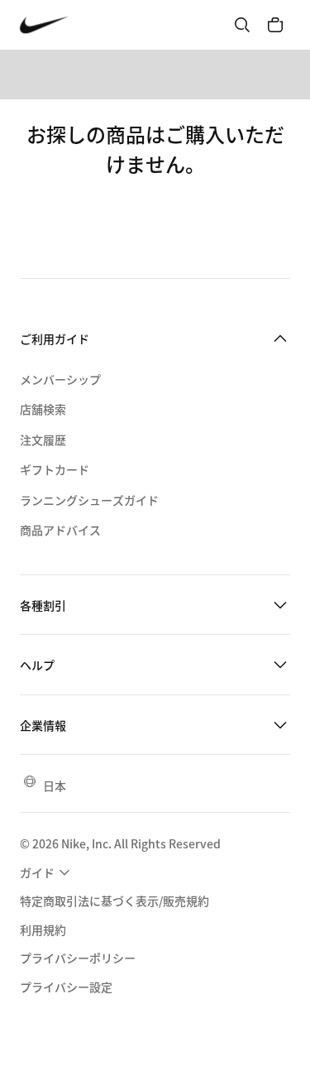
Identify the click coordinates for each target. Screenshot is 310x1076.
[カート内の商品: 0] (275, 25)
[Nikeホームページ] (44, 25)
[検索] (242, 25)
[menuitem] (47, 872)
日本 (54, 785)
